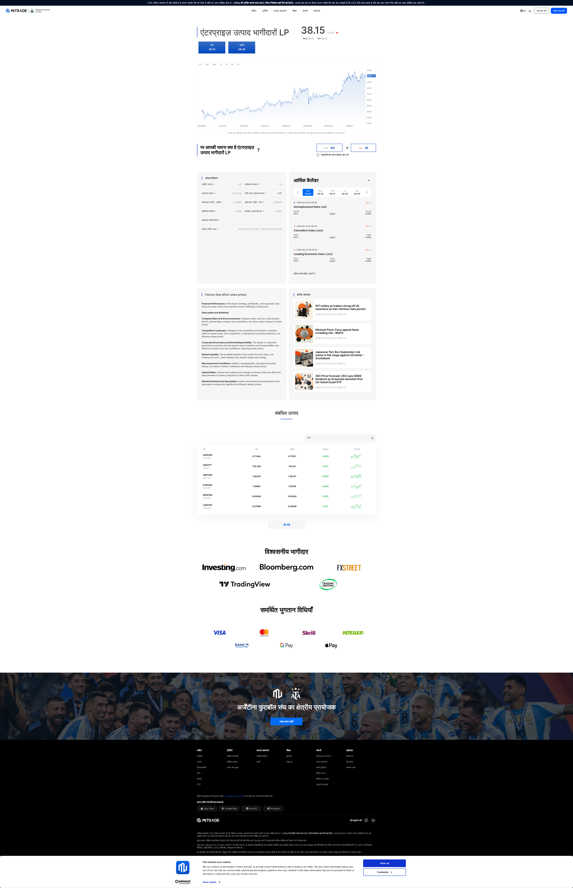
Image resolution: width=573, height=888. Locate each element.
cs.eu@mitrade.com (233, 796)
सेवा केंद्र (349, 761)
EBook (289, 761)
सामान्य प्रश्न (351, 767)
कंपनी (305, 10)
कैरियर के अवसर (322, 778)
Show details (209, 882)
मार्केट (253, 10)
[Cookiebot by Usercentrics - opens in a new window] (183, 882)
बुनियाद (289, 756)
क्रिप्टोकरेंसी (201, 767)
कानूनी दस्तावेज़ (322, 784)
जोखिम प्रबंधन (232, 761)
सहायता (317, 10)
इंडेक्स (199, 778)
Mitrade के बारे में (323, 756)
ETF (199, 784)
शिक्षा (294, 10)
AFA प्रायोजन (321, 761)
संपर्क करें (349, 756)
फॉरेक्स (199, 756)
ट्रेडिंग (265, 10)
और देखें (286, 524)
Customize (382, 872)
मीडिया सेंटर (320, 773)
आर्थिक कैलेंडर (262, 756)
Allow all (384, 863)
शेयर (198, 773)
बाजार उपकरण (280, 10)
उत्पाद (199, 761)
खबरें (258, 761)
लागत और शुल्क (232, 767)
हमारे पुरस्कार (321, 767)
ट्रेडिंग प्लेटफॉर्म (232, 756)
